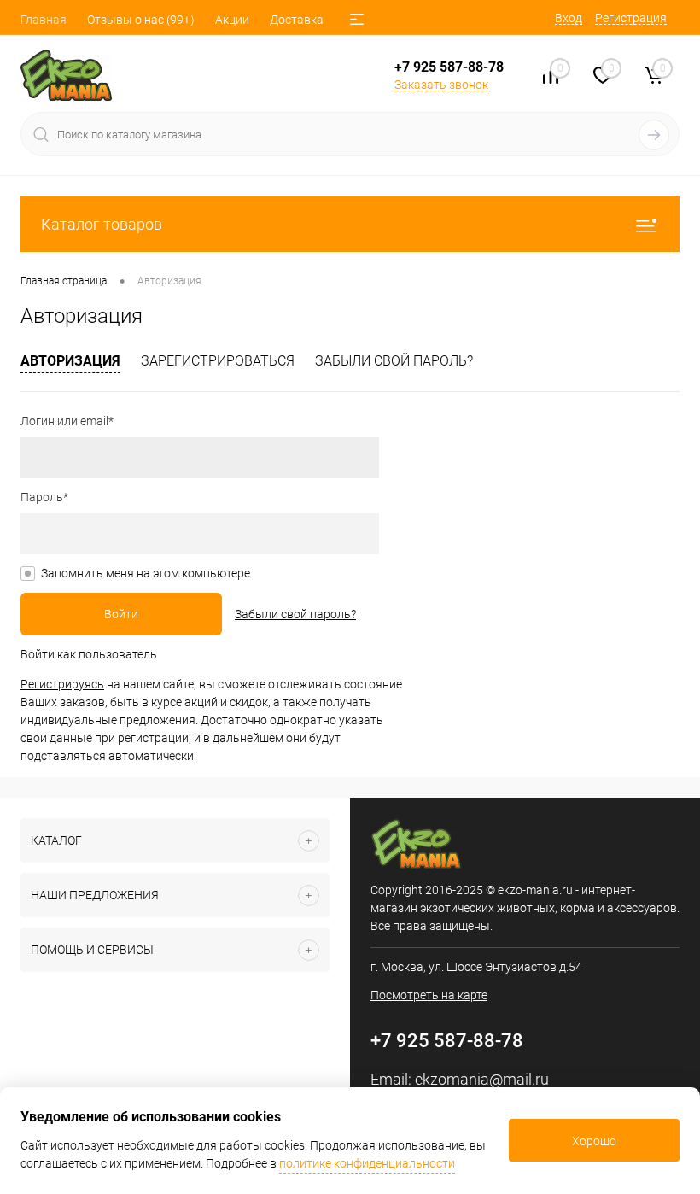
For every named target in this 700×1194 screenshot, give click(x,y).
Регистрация (631, 18)
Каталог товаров (101, 224)
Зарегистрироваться (218, 361)
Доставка (297, 19)
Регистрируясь (62, 684)
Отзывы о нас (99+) (141, 19)
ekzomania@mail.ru (482, 1079)
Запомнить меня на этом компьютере (145, 573)
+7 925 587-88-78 (449, 67)
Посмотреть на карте (428, 995)
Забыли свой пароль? (394, 361)
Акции (232, 19)
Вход (568, 18)
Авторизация (70, 361)
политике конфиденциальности (367, 1163)
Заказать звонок (441, 84)
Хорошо (594, 1141)
